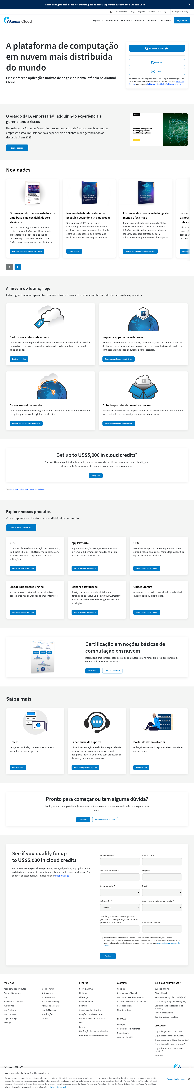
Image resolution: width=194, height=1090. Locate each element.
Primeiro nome (107, 855)
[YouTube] (11, 1068)
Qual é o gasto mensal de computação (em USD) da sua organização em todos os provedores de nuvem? (120, 919)
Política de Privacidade (156, 84)
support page (62, 875)
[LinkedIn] (16, 1068)
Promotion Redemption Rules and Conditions (27, 489)
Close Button (189, 4)
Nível (145, 886)
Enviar (108, 956)
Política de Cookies (173, 84)
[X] (5, 1068)
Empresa (147, 870)
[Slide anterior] (9, 267)
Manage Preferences (176, 1079)
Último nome (149, 855)
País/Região (106, 901)
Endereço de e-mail (109, 870)
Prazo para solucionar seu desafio (158, 901)
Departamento (107, 886)
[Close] (189, 1078)
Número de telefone (152, 922)
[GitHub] (22, 1068)
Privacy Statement (58, 1087)
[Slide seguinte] (18, 267)
